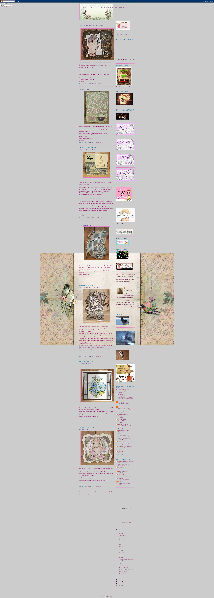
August (121, 542)
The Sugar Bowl (121, 478)
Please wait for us (121, 452)
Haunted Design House (123, 430)
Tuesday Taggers (122, 402)
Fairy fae (96, 328)
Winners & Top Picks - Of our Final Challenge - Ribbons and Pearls (125, 437)
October (121, 537)
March (120, 553)
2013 (119, 577)
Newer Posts (82, 491)
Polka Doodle (121, 394)
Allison (127, 287)
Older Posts (111, 491)
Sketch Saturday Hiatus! (123, 469)
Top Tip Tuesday (122, 435)
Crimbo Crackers (122, 419)
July (120, 544)
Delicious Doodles (96, 62)
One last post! (120, 416)
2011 (119, 581)
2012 (119, 579)
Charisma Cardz (93, 182)
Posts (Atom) (88, 495)
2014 (119, 531)
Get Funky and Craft (85, 225)
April (120, 550)
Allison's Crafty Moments (107, 7)
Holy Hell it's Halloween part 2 (124, 431)
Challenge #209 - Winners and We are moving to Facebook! (125, 426)
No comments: (99, 83)
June (120, 546)
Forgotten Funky (84, 89)
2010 (119, 583)
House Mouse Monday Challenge (125, 407)
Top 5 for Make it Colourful (123, 403)
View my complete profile (123, 309)
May (120, 548)
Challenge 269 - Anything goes (124, 443)
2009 (119, 585)
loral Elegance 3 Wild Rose (90, 409)
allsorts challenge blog (123, 389)
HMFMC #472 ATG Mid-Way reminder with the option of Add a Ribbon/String (124, 410)
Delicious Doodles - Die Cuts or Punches (91, 25)
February (121, 555)
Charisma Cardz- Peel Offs (87, 150)
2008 (119, 588)
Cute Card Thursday (123, 414)
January (121, 557)
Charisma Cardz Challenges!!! (125, 446)
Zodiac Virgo (97, 65)
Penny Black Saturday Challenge (125, 461)
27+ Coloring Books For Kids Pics (125, 476)
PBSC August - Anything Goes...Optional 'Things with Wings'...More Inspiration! (123, 464)
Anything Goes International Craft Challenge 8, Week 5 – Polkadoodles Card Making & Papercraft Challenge (125, 397)
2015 (119, 529)
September (121, 540)
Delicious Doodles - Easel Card (89, 287)
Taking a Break (121, 472)
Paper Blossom (101, 128)
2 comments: (98, 280)
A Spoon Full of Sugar (123, 474)
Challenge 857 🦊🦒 (122, 391)
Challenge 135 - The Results (123, 479)
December (121, 533)
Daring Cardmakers (122, 471)
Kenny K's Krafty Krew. (123, 424)
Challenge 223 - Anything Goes (124, 420)
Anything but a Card (122, 447)
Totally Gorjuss (121, 441)
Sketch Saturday (122, 467)
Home (96, 491)
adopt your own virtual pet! (127, 522)
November (121, 535)
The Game (120, 451)
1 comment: (98, 142)
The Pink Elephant (122, 482)
